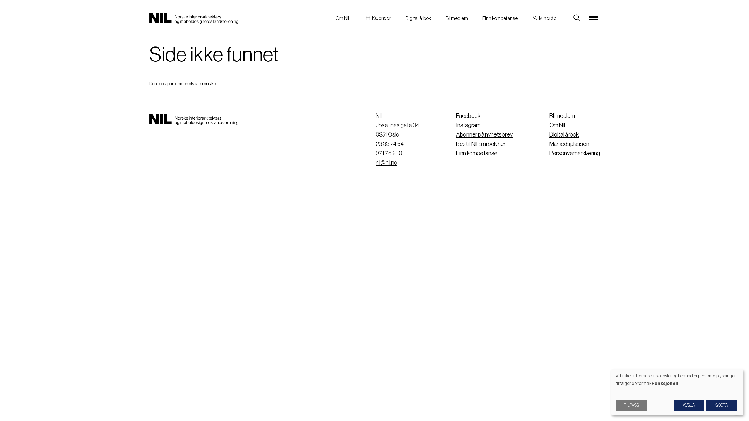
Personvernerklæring (574, 153)
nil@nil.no (386, 163)
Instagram (468, 125)
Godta (721, 405)
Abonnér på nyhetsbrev (484, 135)
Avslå (689, 405)
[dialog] (677, 392)
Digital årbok (418, 18)
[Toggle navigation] (593, 18)
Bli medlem (457, 18)
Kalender (381, 17)
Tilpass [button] (631, 405)
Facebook (468, 116)
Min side (547, 17)
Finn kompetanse (500, 18)
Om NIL (343, 18)
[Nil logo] (193, 18)
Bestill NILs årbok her (481, 144)
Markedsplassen (569, 144)
